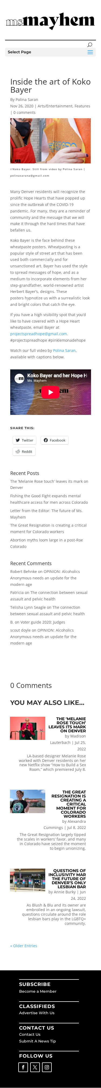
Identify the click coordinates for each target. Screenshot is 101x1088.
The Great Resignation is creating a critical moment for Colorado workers (68, 804)
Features (82, 106)
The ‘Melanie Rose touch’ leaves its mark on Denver (67, 724)
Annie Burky (65, 891)
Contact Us (29, 1034)
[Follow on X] (35, 1067)
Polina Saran (64, 350)
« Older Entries (23, 945)
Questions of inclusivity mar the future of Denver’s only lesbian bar (67, 878)
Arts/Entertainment (55, 106)
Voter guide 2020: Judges (42, 622)
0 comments (24, 112)
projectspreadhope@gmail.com (38, 333)
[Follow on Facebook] (23, 1067)
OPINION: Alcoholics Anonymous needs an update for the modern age (45, 578)
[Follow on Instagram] (47, 1067)
